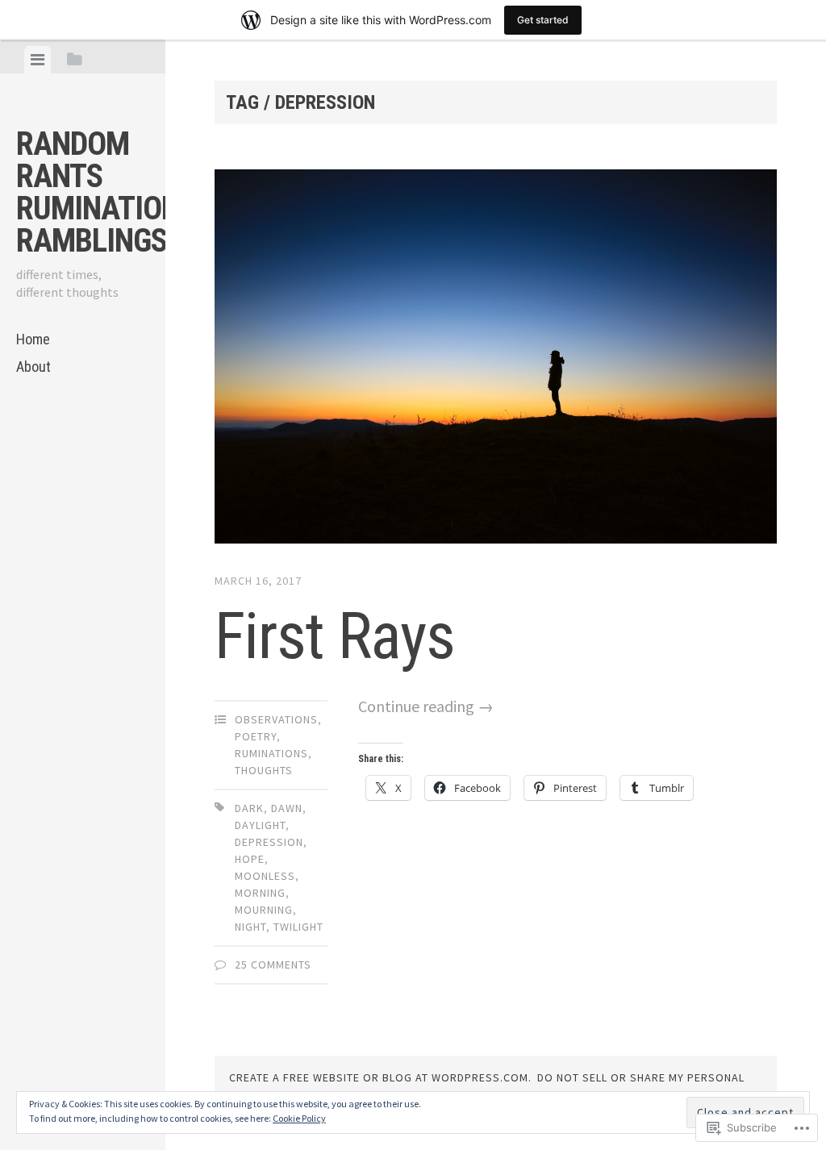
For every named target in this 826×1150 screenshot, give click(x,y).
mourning (264, 909)
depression (269, 842)
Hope (250, 859)
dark (249, 808)
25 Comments (273, 964)
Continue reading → (426, 706)
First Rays (335, 636)
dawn (286, 808)
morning (260, 892)
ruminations (271, 753)
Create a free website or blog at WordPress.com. (380, 1077)
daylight (260, 825)
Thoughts (264, 770)
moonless (265, 876)
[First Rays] (495, 359)
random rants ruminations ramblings (106, 192)
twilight (298, 926)
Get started (543, 20)
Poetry (256, 736)
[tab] (37, 59)
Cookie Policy (299, 1118)
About (33, 366)
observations (276, 719)
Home (33, 339)
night (250, 926)
